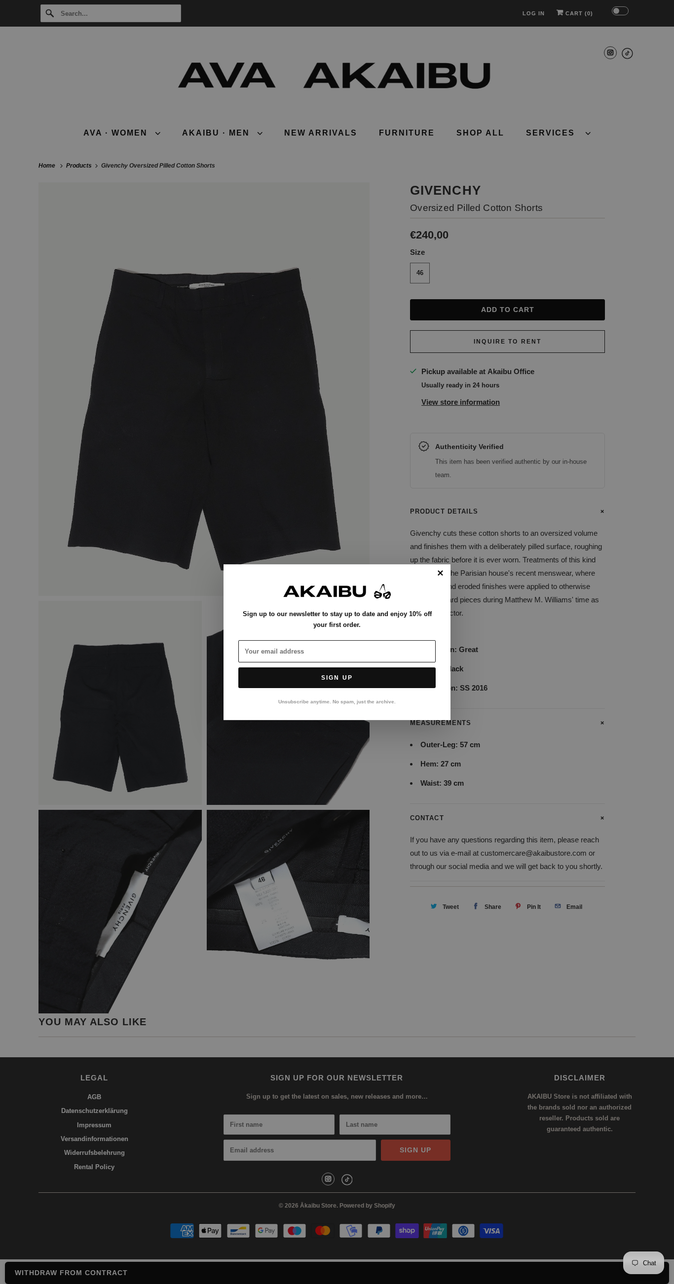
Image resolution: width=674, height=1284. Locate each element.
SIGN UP (337, 677)
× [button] (440, 573)
